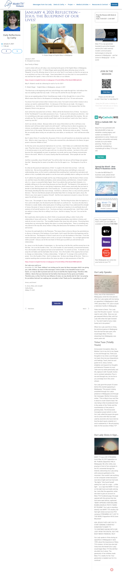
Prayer (70, 5)
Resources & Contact (100, 5)
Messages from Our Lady (42, 5)
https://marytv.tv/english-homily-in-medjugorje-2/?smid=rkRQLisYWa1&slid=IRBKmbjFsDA (53, 80)
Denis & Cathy (59, 5)
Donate (114, 5)
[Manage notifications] (111, 569)
